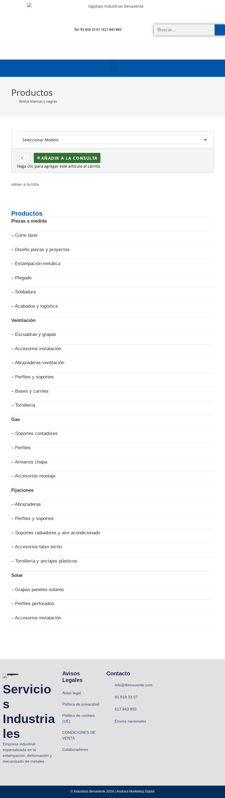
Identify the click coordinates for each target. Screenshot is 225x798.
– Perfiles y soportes (32, 377)
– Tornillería (23, 405)
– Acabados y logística (34, 306)
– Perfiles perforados (32, 603)
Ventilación (23, 320)
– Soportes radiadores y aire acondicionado (55, 532)
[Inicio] (12, 101)
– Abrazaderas (26, 504)
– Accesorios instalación (36, 348)
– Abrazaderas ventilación (37, 362)
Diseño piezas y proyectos (42, 249)
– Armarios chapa (29, 462)
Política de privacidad (80, 704)
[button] (112, 66)
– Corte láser (24, 235)
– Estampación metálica (35, 263)
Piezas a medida (29, 221)
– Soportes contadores (34, 433)
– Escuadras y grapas (33, 334)
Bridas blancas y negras (38, 101)
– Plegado (21, 277)
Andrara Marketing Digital (135, 791)
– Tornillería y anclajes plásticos (44, 561)
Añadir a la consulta (69, 158)
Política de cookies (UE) (78, 718)
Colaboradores (75, 749)
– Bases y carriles (30, 391)
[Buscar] (220, 29)
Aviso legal (71, 693)
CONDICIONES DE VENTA (78, 735)
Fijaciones (22, 490)
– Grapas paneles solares (37, 589)
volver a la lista (25, 184)
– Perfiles (21, 447)
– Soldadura (23, 291)
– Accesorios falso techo (36, 546)
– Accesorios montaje (33, 476)
